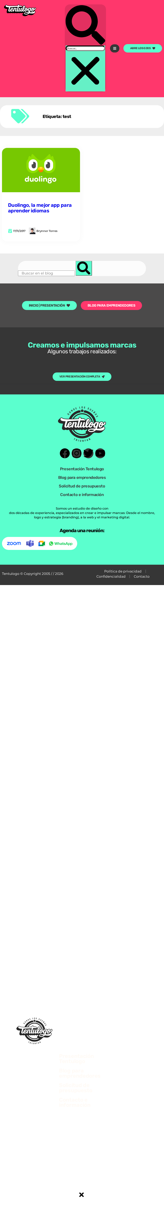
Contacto (142, 576)
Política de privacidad (123, 571)
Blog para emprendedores (82, 477)
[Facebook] (65, 453)
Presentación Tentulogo (82, 468)
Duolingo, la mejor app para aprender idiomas (40, 208)
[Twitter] (88, 453)
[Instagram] (77, 453)
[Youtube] (100, 453)
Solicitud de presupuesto (82, 486)
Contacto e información (82, 494)
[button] (85, 25)
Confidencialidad (111, 576)
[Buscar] (84, 268)
